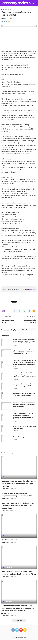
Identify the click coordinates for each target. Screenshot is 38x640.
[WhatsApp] (24, 311)
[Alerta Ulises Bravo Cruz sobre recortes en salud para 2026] (6, 386)
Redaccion (4, 18)
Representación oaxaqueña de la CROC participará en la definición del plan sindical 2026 (24, 351)
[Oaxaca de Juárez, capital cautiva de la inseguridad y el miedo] (6, 395)
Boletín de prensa (9, 540)
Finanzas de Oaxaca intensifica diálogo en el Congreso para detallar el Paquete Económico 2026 (24, 374)
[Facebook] (2, 21)
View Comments (27, 330)
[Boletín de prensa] (19, 526)
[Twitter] (5, 21)
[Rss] (25, 630)
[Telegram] (7, 21)
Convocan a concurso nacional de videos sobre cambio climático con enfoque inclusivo (24, 404)
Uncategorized (7, 9)
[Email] (9, 21)
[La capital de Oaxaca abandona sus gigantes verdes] (6, 428)
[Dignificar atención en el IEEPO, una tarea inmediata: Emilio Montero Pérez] (19, 557)
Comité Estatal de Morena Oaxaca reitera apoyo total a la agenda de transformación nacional (24, 341)
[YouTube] (21, 630)
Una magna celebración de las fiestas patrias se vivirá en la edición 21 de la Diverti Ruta (17, 505)
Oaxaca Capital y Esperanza (22, 437)
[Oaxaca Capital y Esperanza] (6, 438)
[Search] (33, 3)
